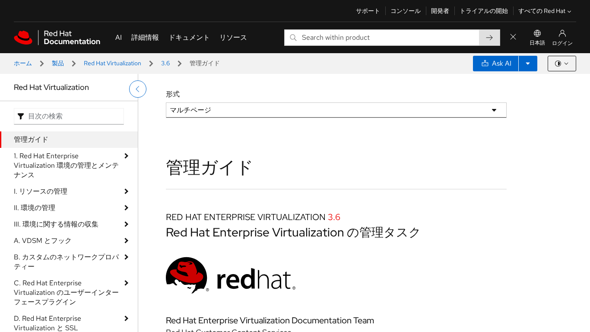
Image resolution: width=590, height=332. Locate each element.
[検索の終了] (513, 37)
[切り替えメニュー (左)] (137, 89)
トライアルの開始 (484, 11)
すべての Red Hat (541, 11)
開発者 (440, 11)
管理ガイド (31, 139)
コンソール (405, 11)
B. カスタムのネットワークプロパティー (66, 261)
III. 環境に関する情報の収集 (56, 224)
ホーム (23, 63)
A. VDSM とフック (43, 240)
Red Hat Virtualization (112, 63)
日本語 (537, 42)
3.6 (165, 63)
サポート (368, 11)
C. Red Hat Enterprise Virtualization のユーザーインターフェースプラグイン (66, 292)
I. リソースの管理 (40, 191)
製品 (58, 63)
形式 (173, 94)
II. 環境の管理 (34, 207)
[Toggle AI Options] (527, 63)
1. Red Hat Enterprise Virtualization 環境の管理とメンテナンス (66, 165)
